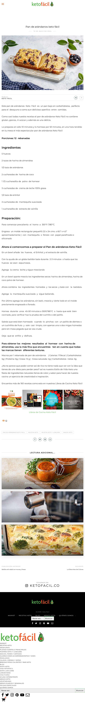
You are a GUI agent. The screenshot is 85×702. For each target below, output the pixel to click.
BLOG (38, 615)
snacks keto (67, 432)
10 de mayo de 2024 (43, 31)
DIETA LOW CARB (7, 671)
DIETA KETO (4, 666)
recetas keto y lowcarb (51, 432)
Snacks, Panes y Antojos (11, 654)
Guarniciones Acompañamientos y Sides (17, 656)
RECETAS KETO (25, 615)
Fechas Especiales (8, 685)
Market (11, 615)
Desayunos (5, 647)
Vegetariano (5, 681)
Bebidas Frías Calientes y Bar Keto (15, 662)
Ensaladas (4, 658)
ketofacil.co (45, 586)
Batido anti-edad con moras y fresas (14, 569)
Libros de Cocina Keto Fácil (42, 412)
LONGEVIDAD (5, 673)
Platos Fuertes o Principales (13, 649)
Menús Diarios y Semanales (12, 683)
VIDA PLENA (5, 675)
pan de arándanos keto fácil (14, 432)
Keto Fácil (7, 98)
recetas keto (33, 432)
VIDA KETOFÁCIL (6, 668)
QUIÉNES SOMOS (66, 615)
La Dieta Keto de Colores (75, 569)
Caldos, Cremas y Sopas (10, 660)
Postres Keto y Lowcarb (11, 652)
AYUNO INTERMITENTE (9, 677)
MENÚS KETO (49, 615)
